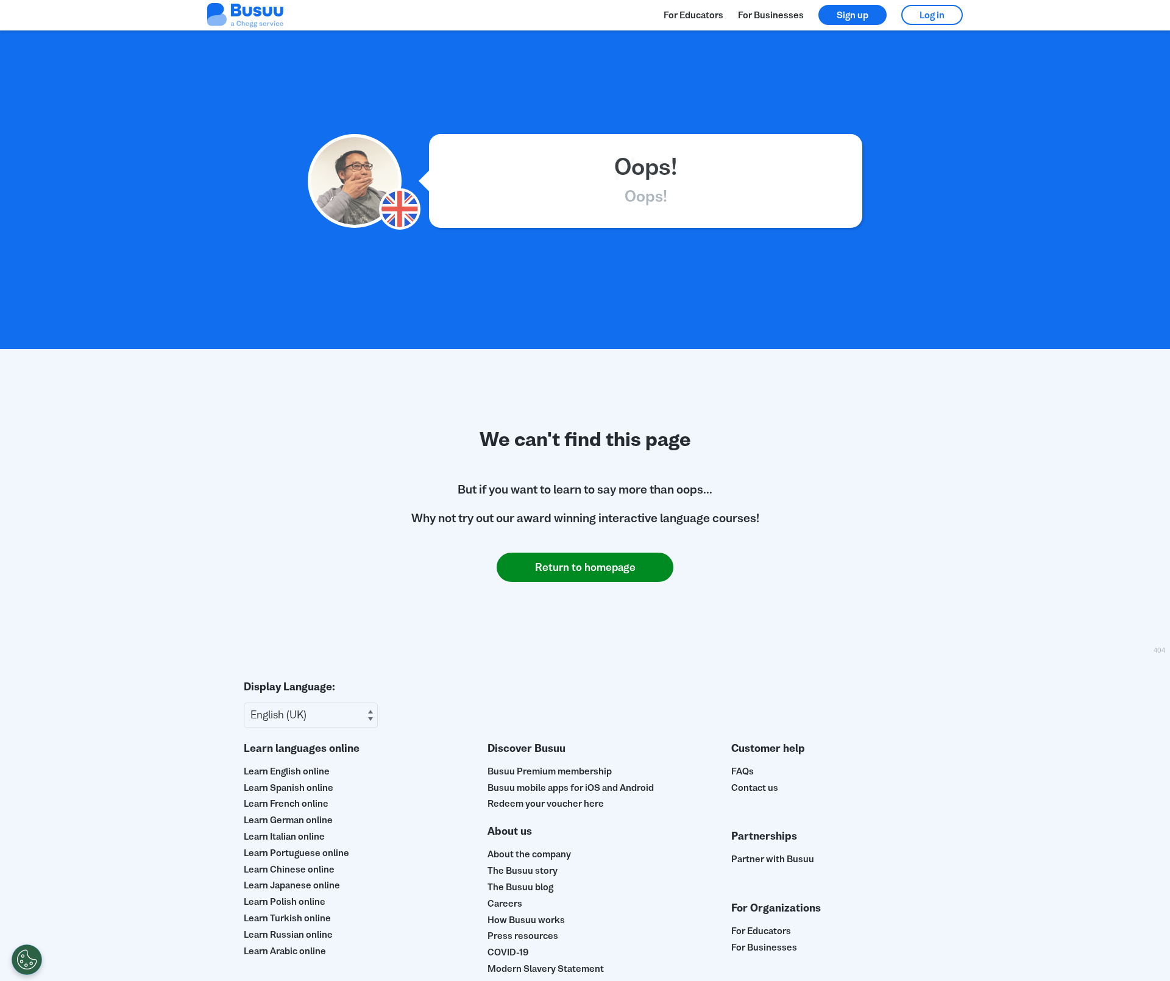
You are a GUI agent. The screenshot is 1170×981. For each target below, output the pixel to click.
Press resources (523, 935)
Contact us (754, 787)
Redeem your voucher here (546, 803)
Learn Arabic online (285, 951)
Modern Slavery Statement (546, 968)
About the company (529, 854)
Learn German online (288, 820)
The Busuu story (523, 870)
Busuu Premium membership (550, 771)
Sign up (852, 15)
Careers (505, 903)
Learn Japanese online (292, 885)
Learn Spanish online (288, 787)
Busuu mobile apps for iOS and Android (571, 787)
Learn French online (286, 803)
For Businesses (771, 15)
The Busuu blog (520, 887)
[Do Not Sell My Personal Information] (27, 959)
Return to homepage (585, 567)
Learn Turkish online (287, 918)
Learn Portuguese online (296, 853)
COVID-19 (508, 952)
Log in (932, 15)
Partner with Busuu (772, 859)
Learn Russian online (288, 934)
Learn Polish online (284, 901)
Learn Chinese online (289, 869)
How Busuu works (526, 920)
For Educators (693, 15)
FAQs (742, 771)
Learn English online (287, 771)
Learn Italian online (284, 836)
